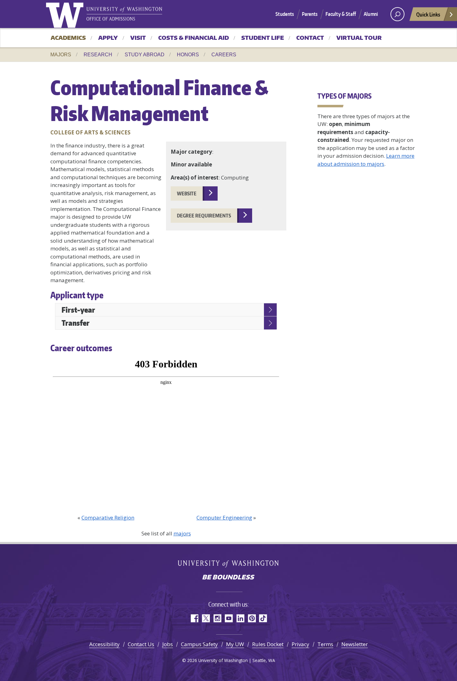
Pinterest (251, 618)
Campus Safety (199, 644)
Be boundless (228, 577)
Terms (325, 644)
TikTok (263, 618)
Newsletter (354, 644)
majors (182, 533)
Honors (188, 54)
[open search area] (397, 14)
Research (98, 54)
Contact (310, 37)
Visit (138, 37)
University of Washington (66, 14)
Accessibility (104, 644)
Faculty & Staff (340, 14)
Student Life (262, 37)
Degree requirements (204, 215)
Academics (68, 37)
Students (284, 14)
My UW (235, 644)
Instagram (217, 618)
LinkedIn (240, 618)
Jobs (167, 644)
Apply (108, 37)
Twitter (205, 618)
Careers (223, 54)
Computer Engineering (224, 517)
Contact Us (141, 644)
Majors (60, 54)
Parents (310, 14)
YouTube (228, 618)
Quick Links (428, 14)
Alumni (371, 14)
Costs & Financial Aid (193, 37)
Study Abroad (144, 54)
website (186, 193)
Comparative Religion (107, 517)
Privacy (300, 644)
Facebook (194, 618)
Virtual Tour (359, 37)
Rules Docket (268, 644)
